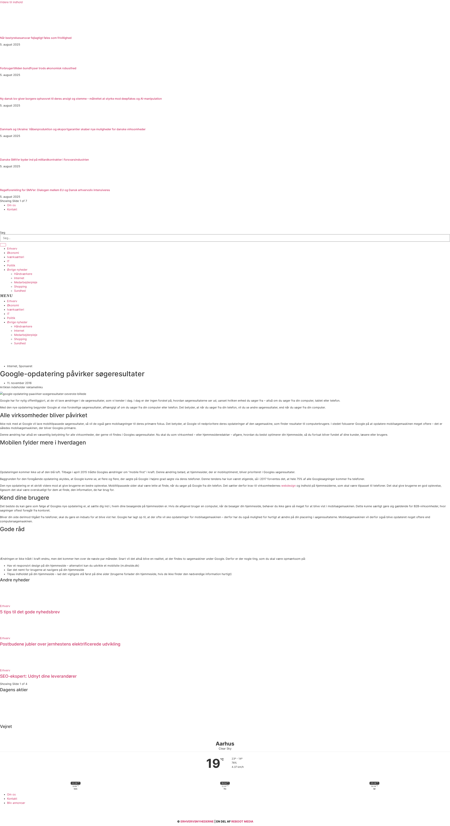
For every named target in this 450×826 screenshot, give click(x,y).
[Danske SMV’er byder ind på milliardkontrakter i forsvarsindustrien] (9, 154)
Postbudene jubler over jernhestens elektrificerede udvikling (60, 644)
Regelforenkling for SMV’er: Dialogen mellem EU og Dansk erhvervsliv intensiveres (55, 190)
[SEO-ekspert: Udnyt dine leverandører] (9, 666)
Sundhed (20, 290)
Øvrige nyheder (17, 269)
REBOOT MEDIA (242, 821)
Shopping (20, 286)
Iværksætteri (15, 257)
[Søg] (3, 244)
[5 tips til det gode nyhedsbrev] (9, 602)
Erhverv (12, 248)
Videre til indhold (11, 2)
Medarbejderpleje (25, 282)
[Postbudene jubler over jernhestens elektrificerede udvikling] (9, 634)
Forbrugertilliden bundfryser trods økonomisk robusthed (38, 68)
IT (8, 261)
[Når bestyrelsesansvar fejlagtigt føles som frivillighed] (26, 32)
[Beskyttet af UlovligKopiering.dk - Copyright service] (264, 821)
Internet (19, 278)
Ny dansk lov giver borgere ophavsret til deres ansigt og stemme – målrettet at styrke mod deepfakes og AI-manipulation (81, 98)
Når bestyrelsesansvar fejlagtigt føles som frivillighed (36, 38)
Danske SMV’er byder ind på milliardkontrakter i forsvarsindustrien (44, 159)
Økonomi (13, 252)
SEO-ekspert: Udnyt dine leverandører (38, 676)
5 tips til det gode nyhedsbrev (30, 611)
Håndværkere (23, 274)
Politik (11, 265)
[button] (225, 296)
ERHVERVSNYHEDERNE (197, 821)
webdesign (288, 485)
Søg (2, 232)
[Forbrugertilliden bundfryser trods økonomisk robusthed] (9, 63)
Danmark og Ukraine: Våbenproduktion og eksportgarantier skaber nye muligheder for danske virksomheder (73, 129)
